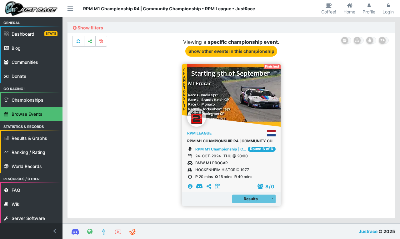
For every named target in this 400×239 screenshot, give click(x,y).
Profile (368, 11)
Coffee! (328, 11)
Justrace (368, 231)
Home (349, 11)
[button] (31, 231)
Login (388, 11)
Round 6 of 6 (261, 149)
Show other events (231, 51)
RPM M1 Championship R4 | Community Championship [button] (231, 141)
